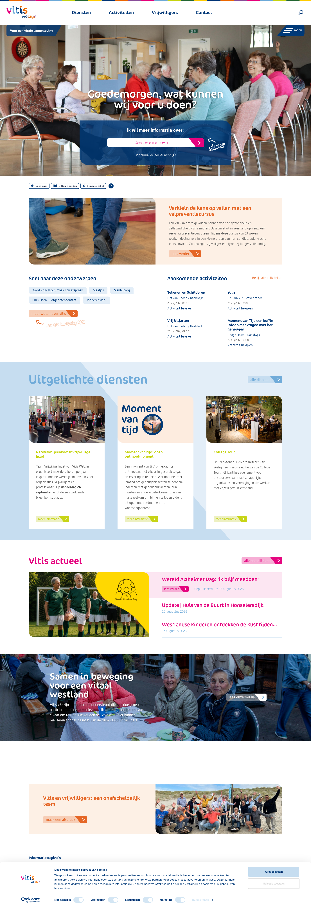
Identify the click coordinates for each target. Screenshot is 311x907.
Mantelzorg (122, 290)
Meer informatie (48, 519)
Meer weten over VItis (54, 314)
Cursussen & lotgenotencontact (54, 300)
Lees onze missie (242, 697)
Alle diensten (260, 380)
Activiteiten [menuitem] (121, 12)
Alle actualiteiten (257, 561)
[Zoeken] (301, 12)
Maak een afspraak (60, 819)
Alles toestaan (274, 871)
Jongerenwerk (96, 300)
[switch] (113, 900)
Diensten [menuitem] (81, 12)
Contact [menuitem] (204, 12)
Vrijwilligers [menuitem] (165, 12)
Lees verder (180, 254)
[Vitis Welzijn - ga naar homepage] (21, 12)
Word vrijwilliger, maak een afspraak (57, 290)
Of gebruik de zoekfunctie (153, 155)
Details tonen (200, 899)
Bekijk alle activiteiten (267, 278)
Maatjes (98, 290)
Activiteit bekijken (180, 308)
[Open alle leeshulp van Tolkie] (111, 185)
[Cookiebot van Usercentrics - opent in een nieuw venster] (30, 900)
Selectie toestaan (274, 883)
